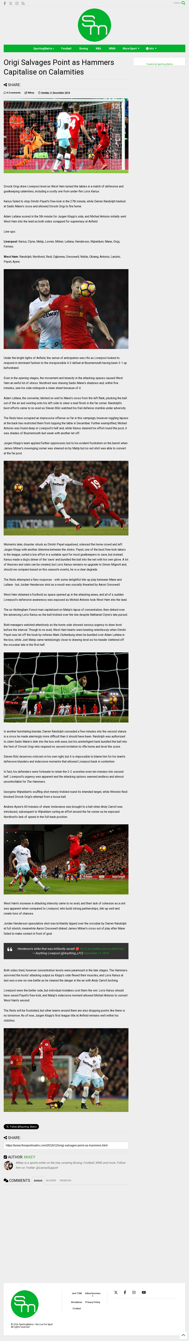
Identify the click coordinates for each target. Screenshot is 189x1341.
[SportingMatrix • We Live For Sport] (94, 40)
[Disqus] (66, 1231)
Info (151, 48)
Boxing (83, 48)
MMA (112, 48)
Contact (77, 1308)
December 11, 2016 (96, 953)
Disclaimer (76, 1302)
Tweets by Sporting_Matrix (159, 64)
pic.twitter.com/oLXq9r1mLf (105, 949)
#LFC (83, 949)
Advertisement (92, 1294)
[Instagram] (17, 3)
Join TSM (77, 1293)
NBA (98, 48)
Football (66, 48)
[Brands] (11, 3)
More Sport (130, 48)
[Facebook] (5, 3)
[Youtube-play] (144, 1292)
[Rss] (23, 3)
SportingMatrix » (43, 48)
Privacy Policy (92, 1302)
